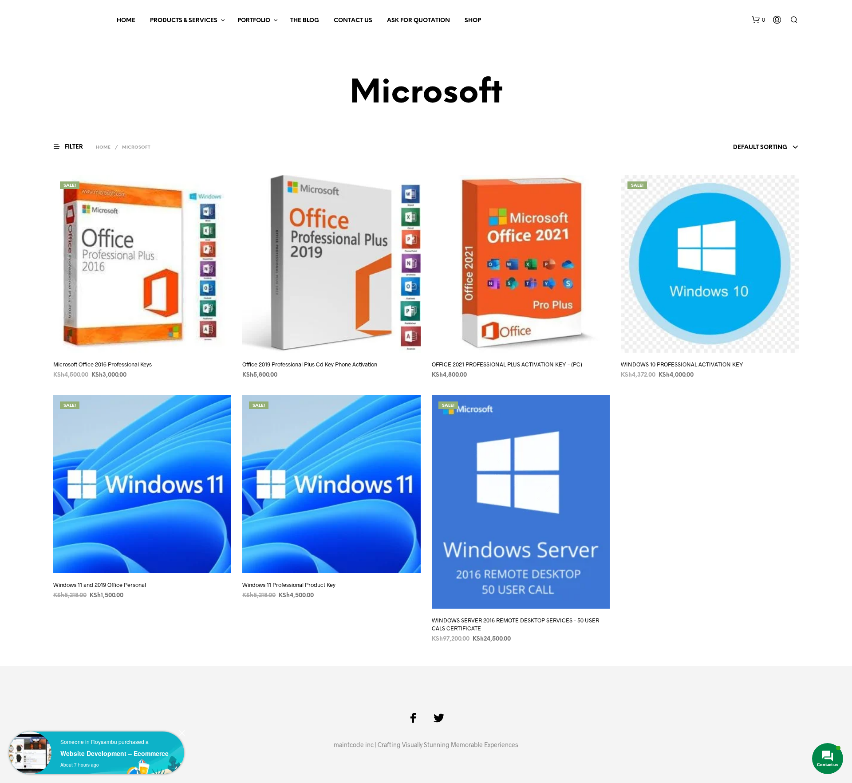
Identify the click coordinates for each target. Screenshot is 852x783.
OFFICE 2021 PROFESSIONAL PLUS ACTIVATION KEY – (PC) (507, 364)
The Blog (304, 21)
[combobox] (766, 148)
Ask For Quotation (418, 21)
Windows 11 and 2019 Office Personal (99, 584)
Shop (473, 21)
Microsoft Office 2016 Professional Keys (102, 364)
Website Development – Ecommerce (114, 753)
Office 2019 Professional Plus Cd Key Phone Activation (309, 364)
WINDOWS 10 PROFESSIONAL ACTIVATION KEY (682, 364)
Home (126, 21)
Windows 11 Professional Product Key (288, 584)
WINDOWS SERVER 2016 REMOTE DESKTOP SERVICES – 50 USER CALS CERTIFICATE (515, 623)
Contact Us (353, 21)
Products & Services (183, 21)
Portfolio (253, 21)
